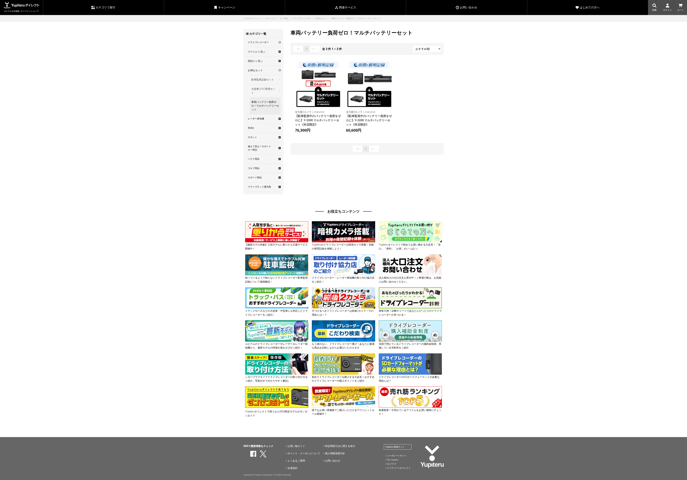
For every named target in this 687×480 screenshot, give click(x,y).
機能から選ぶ (255, 61)
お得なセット (321, 18)
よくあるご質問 (296, 460)
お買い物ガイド (296, 446)
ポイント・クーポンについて (304, 453)
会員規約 (293, 468)
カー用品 (284, 18)
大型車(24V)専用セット (263, 90)
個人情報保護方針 (335, 453)
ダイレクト (270, 18)
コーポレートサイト (396, 455)
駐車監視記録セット (262, 79)
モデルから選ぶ (256, 51)
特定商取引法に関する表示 (340, 446)
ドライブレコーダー (301, 18)
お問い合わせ (332, 460)
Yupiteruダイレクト (252, 18)
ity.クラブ (391, 464)
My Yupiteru (392, 460)
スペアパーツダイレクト (399, 468)
